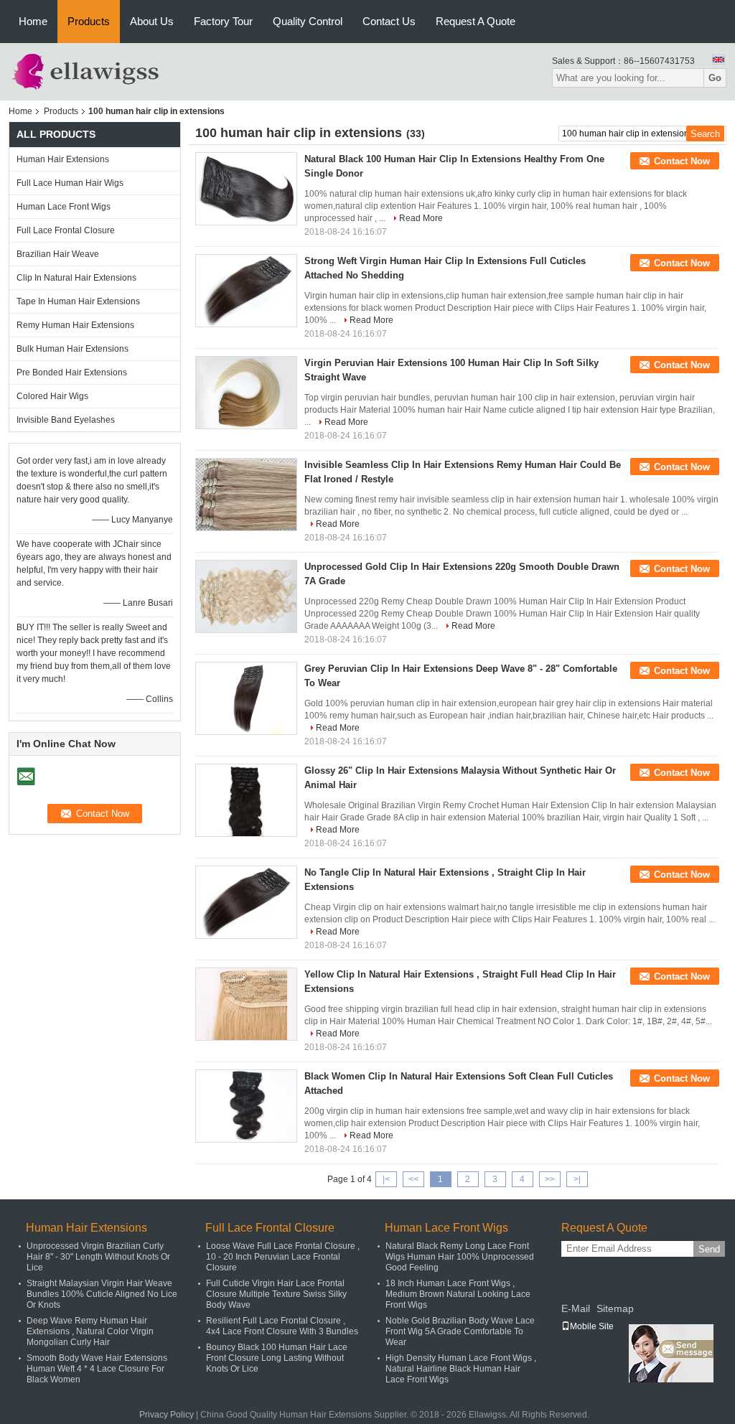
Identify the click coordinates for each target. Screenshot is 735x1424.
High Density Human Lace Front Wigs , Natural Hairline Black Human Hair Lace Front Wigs (460, 1369)
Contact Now (682, 161)
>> (550, 1179)
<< (413, 1179)
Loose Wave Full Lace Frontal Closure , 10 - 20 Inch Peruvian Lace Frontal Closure (283, 1257)
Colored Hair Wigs (52, 396)
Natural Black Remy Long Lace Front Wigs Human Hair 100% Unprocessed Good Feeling (459, 1257)
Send (709, 1249)
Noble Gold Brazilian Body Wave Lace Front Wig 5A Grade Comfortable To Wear (460, 1331)
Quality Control (307, 21)
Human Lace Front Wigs (64, 207)
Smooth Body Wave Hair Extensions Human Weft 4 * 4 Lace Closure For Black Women (97, 1369)
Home (33, 21)
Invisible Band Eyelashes (66, 420)
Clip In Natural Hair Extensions (76, 278)
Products (88, 21)
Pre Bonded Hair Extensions (72, 372)
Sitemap (615, 1308)
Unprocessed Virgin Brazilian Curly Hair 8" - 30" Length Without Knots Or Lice (98, 1257)
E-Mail (575, 1308)
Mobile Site (592, 1326)
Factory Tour (223, 21)
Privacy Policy (166, 1415)
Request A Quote (475, 21)
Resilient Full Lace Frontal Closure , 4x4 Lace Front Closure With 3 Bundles (282, 1326)
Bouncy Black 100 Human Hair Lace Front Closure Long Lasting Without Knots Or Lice (276, 1358)
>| (577, 1179)
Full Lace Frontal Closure (66, 230)
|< (386, 1179)
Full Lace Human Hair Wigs (70, 183)
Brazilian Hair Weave (58, 254)
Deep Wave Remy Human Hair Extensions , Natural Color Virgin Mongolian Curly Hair (90, 1331)
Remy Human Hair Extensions (75, 325)
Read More (421, 218)
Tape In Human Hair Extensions (78, 301)
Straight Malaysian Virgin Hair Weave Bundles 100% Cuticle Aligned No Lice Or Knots (102, 1294)
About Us (152, 21)
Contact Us (389, 21)
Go (714, 77)
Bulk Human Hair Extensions (72, 349)
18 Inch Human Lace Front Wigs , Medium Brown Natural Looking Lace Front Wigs (457, 1294)
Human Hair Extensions (63, 159)
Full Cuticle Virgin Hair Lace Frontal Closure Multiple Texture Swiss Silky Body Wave (276, 1294)
